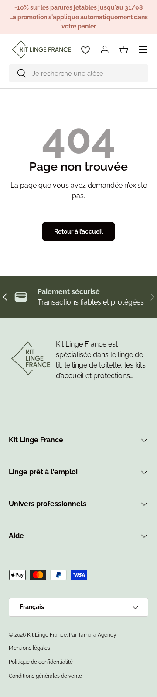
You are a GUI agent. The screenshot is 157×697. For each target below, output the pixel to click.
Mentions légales (29, 648)
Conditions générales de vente (45, 676)
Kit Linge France (47, 635)
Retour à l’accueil (78, 231)
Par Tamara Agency (92, 635)
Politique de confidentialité (41, 662)
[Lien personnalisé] (85, 49)
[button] (123, 49)
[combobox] (78, 73)
